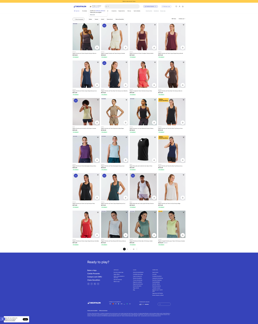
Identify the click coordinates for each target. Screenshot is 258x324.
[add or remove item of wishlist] (98, 25)
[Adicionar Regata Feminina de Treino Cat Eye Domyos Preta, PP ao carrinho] (97, 197)
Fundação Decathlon (157, 276)
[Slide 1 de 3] (171, 224)
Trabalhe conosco (156, 287)
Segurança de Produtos (157, 293)
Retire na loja (116, 281)
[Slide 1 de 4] (143, 149)
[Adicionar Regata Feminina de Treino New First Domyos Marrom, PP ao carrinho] (183, 85)
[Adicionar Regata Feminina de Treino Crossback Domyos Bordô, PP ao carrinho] (154, 47)
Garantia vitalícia (156, 284)
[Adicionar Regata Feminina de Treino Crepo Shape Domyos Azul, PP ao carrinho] (97, 85)
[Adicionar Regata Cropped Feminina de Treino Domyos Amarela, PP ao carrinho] (125, 47)
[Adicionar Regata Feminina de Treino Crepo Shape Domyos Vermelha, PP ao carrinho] (97, 235)
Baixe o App (91, 270)
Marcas (129, 10)
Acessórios (114, 10)
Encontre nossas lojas (118, 272)
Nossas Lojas (162, 10)
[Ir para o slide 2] (86, 49)
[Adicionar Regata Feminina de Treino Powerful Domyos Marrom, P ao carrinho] (97, 47)
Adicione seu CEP (95, 7)
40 (133, 249)
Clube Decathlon (149, 10)
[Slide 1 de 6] (114, 36)
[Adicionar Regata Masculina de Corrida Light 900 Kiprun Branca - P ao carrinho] (154, 197)
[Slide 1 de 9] (143, 36)
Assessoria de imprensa (157, 278)
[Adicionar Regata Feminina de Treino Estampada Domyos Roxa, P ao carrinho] (97, 160)
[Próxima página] (136, 249)
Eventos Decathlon (137, 286)
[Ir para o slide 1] (84, 49)
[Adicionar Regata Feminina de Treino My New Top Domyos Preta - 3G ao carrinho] (183, 122)
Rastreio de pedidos (137, 278)
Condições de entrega (138, 274)
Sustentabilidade (156, 282)
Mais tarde (92, 14)
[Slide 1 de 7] (86, 74)
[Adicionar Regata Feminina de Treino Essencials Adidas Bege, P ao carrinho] (125, 122)
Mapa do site (136, 287)
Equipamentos (122, 10)
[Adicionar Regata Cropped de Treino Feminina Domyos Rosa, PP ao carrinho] (154, 85)
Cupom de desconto (137, 276)
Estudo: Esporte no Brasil (157, 295)
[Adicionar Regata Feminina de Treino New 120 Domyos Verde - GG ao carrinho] (154, 235)
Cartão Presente (93, 274)
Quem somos (155, 272)
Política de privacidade (92, 310)
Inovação (154, 274)
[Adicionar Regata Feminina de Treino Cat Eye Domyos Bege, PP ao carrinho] (183, 197)
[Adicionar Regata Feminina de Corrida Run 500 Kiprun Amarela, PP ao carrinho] (97, 122)
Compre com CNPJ (94, 277)
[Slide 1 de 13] (143, 111)
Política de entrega (103, 310)
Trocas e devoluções (137, 280)
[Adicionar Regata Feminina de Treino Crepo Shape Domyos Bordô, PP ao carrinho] (183, 47)
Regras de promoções (138, 284)
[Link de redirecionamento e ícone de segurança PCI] (143, 304)
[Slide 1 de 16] (143, 186)
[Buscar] (106, 6)
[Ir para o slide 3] (88, 49)
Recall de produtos (156, 286)
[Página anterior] (121, 249)
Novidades (84, 10)
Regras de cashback (137, 282)
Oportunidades (137, 10)
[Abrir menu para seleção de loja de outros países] (164, 304)
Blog (134, 289)
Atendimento (156, 10)
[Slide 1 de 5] (86, 36)
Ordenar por (181, 18)
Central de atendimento (138, 272)
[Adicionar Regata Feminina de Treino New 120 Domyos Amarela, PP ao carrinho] (183, 235)
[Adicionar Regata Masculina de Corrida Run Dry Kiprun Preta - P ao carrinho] (154, 160)
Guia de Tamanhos (118, 279)
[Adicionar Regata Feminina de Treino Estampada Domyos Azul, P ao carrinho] (125, 160)
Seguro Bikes (117, 274)
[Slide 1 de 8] (86, 111)
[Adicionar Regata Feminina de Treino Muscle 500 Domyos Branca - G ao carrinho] (125, 235)
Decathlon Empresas (157, 280)
